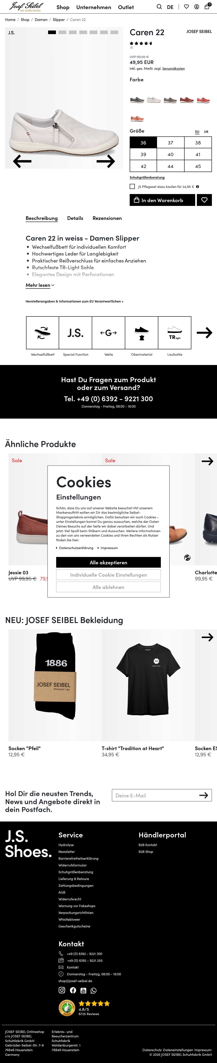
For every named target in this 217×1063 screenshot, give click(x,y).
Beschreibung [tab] (42, 217)
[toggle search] (159, 6)
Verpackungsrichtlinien (75, 912)
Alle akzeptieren (108, 562)
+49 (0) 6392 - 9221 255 (85, 960)
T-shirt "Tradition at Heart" (133, 748)
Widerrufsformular (72, 865)
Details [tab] (75, 217)
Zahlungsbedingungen (75, 885)
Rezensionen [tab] (107, 217)
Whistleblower (69, 919)
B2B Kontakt (148, 844)
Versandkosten (173, 68)
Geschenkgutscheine (74, 926)
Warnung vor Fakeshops (76, 905)
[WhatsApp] (93, 990)
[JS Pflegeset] (197, 186)
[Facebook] (73, 990)
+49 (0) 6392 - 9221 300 (115, 398)
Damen (41, 19)
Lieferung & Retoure (73, 878)
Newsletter (66, 851)
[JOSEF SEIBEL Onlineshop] (26, 5)
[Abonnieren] (204, 795)
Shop (25, 19)
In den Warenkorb (162, 199)
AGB (61, 892)
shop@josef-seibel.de (75, 980)
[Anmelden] (197, 6)
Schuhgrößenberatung (75, 872)
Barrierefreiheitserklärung (78, 858)
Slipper (59, 19)
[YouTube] (83, 990)
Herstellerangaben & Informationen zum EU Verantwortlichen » (74, 301)
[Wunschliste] (186, 6)
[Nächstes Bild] (106, 161)
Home (10, 19)
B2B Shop (146, 851)
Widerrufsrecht (69, 899)
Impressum (202, 1050)
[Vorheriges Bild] (22, 161)
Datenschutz (152, 1050)
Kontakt (73, 967)
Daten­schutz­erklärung (76, 548)
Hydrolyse (66, 844)
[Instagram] (61, 990)
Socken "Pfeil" (24, 748)
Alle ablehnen (108, 586)
